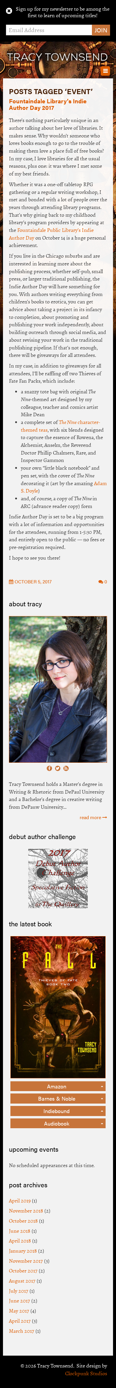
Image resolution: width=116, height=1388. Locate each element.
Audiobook (56, 1123)
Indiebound (56, 1111)
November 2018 (26, 1210)
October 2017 (23, 1270)
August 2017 (22, 1280)
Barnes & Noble (56, 1098)
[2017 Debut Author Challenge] (58, 877)
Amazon (56, 1086)
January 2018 (23, 1250)
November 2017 (26, 1260)
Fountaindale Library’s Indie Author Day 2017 (48, 104)
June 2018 (19, 1231)
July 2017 (18, 1290)
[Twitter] (57, 768)
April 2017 (20, 1320)
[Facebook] (49, 768)
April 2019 (20, 1200)
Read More (91, 817)
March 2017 (21, 1331)
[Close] (9, 11)
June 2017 (19, 1300)
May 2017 (19, 1310)
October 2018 (23, 1220)
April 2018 (20, 1240)
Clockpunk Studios (86, 1373)
